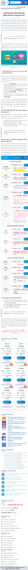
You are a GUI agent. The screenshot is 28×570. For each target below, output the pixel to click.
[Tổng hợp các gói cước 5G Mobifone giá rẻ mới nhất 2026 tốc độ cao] (4, 423)
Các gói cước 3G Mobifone (9, 538)
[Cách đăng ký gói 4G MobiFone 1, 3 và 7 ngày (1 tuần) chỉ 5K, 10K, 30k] (4, 419)
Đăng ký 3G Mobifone (8, 536)
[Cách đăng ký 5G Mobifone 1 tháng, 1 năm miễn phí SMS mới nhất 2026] (4, 434)
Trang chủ (3, 7)
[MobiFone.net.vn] (4, 3)
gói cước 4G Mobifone (10, 23)
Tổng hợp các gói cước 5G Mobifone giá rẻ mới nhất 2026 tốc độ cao (17, 422)
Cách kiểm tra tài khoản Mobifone (11, 559)
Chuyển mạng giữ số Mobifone (10, 553)
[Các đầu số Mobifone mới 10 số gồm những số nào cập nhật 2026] (4, 445)
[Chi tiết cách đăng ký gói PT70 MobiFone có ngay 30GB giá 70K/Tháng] (4, 438)
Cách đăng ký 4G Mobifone (9, 519)
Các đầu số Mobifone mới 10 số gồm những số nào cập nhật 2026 (17, 444)
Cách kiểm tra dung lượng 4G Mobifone (12, 528)
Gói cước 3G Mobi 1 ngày (8, 540)
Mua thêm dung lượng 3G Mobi (10, 563)
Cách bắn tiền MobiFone (8, 555)
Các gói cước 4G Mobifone (9, 522)
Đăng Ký (6, 358)
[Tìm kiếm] (22, 2)
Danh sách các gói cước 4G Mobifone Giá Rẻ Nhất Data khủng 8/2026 (16, 428)
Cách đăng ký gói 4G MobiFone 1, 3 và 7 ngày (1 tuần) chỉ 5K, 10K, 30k (16, 418)
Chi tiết (6, 360)
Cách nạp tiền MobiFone (8, 566)
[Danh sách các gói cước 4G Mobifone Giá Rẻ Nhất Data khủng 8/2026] (4, 428)
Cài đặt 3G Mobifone (7, 543)
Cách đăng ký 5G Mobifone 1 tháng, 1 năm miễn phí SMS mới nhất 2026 (17, 433)
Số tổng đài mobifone (8, 545)
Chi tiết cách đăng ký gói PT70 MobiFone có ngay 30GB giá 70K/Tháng (15, 439)
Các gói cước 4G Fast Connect (10, 526)
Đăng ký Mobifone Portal (8, 557)
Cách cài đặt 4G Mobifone (9, 530)
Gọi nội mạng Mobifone (8, 547)
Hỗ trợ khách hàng (11, 7)
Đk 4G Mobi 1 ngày (7, 524)
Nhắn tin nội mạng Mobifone (9, 561)
